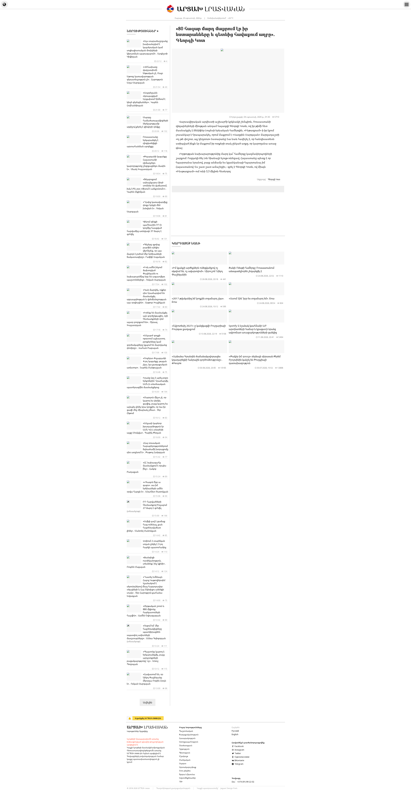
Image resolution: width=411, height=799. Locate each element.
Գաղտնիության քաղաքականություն (173, 788)
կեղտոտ (204, 139)
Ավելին (147, 702)
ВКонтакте (239, 760)
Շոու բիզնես (185, 770)
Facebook (239, 746)
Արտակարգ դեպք (187, 767)
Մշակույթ (183, 756)
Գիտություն (184, 752)
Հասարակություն (187, 738)
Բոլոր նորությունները (190, 727)
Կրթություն (184, 749)
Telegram (238, 764)
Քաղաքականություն (188, 734)
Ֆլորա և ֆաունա (187, 774)
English (235, 734)
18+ (181, 781)
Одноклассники (241, 757)
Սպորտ (182, 763)
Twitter (237, 753)
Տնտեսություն (185, 745)
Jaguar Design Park (228, 788)
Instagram (239, 749)
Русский (235, 731)
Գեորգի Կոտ (274, 179)
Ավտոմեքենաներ (187, 778)
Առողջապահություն (188, 741)
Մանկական (184, 760)
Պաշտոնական (186, 731)
